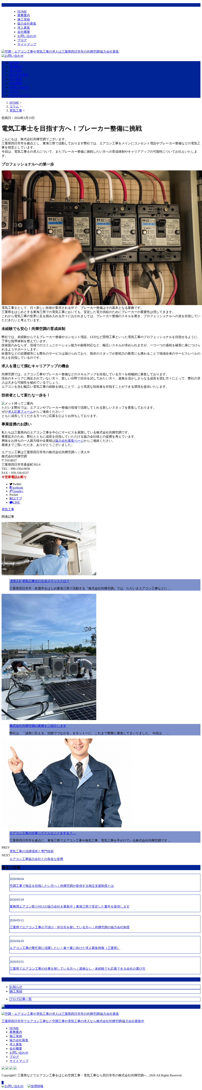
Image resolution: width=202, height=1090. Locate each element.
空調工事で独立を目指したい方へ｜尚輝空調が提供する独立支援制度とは (62, 885)
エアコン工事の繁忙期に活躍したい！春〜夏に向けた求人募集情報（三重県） (65, 948)
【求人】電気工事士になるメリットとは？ (39, 581)
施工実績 (23, 19)
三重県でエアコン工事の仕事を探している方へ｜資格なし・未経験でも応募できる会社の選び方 (77, 968)
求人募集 (23, 27)
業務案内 (23, 15)
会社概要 (23, 32)
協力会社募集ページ (69, 440)
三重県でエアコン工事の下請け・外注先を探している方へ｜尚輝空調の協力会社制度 (70, 927)
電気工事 (15, 110)
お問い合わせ (26, 36)
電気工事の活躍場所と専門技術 (31, 851)
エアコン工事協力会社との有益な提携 (36, 859)
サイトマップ (26, 44)
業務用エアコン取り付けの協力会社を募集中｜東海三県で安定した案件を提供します (70, 906)
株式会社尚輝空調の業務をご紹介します (37, 726)
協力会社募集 (26, 23)
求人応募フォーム (20, 411)
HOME (22, 11)
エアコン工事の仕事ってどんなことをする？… (42, 833)
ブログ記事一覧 (21, 999)
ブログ (22, 40)
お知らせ (16, 986)
